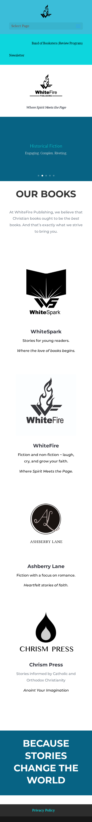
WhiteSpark (46, 332)
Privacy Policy (43, 810)
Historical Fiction (46, 145)
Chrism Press (46, 665)
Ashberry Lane (46, 566)
